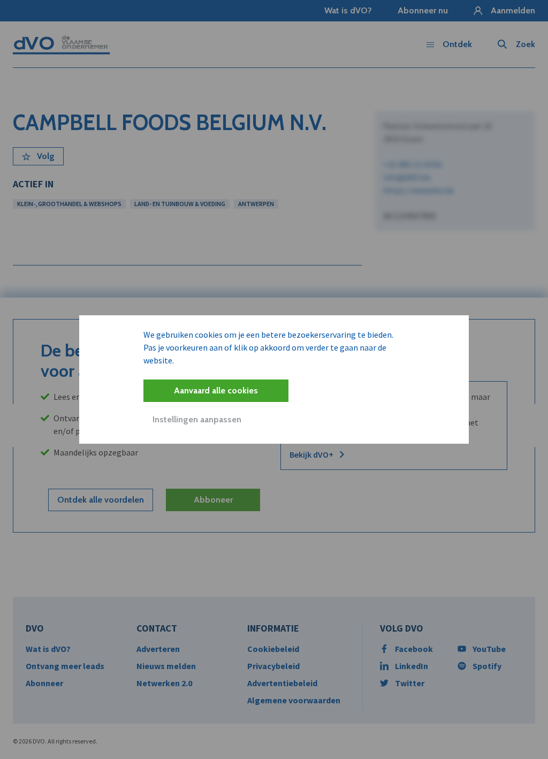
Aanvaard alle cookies (216, 390)
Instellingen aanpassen (197, 419)
